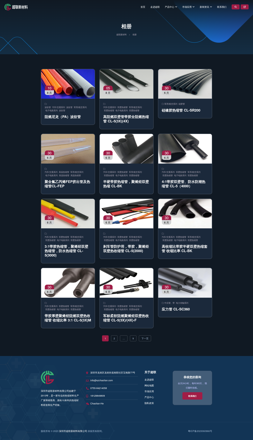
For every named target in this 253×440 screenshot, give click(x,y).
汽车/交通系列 (58, 107)
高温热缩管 (64, 171)
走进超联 (155, 7)
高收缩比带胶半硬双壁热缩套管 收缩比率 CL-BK (184, 248)
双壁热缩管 (122, 107)
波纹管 (48, 107)
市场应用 (187, 7)
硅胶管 (182, 103)
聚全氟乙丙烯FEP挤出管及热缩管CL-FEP (67, 183)
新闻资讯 (204, 7)
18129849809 (97, 395)
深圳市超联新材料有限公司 (73, 431)
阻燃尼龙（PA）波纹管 (63, 116)
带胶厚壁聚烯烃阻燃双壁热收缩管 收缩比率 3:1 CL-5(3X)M (68, 317)
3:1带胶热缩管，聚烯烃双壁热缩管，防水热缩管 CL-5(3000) (66, 251)
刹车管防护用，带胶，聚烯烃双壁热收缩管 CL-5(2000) (126, 248)
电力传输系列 (182, 302)
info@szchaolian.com (101, 380)
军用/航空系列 (80, 107)
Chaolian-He (97, 403)
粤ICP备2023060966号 (200, 431)
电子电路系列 (51, 110)
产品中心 (169, 7)
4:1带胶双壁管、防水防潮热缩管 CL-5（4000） (183, 183)
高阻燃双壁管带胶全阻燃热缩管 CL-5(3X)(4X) (126, 118)
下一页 (144, 338)
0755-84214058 (98, 388)
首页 (143, 7)
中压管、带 (169, 302)
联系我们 (221, 7)
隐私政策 (149, 403)
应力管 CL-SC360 (176, 308)
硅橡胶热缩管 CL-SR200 (181, 110)
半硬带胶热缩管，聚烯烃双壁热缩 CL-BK (126, 183)
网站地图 (149, 385)
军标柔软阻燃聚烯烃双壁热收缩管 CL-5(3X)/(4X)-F (126, 317)
